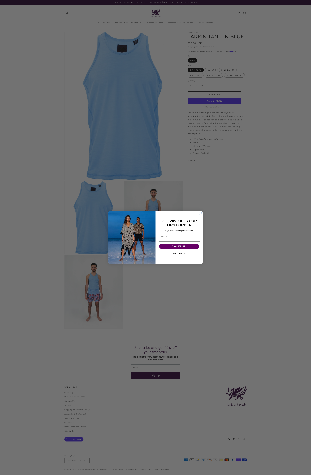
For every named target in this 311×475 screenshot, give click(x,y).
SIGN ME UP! (179, 246)
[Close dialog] (200, 213)
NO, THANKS (179, 254)
